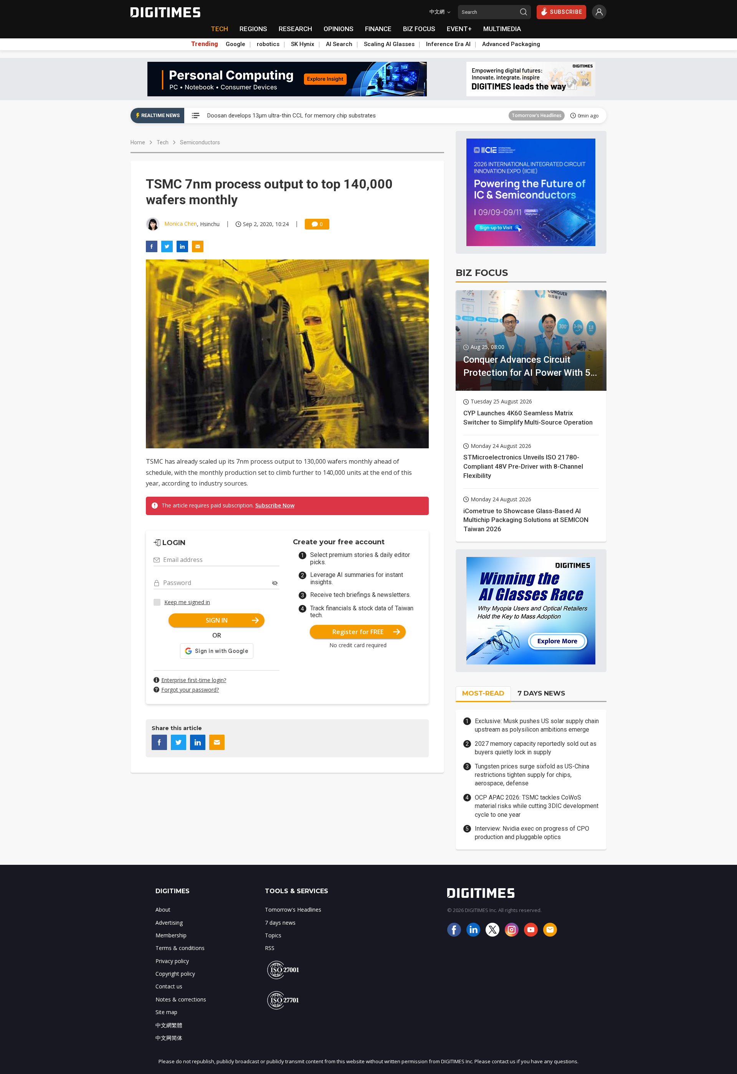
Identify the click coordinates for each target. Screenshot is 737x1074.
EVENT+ (459, 29)
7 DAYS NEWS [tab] (541, 693)
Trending (204, 44)
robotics (268, 44)
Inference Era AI (448, 44)
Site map (166, 1012)
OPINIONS (339, 29)
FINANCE (378, 29)
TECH (219, 29)
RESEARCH (295, 29)
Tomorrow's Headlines (537, 115)
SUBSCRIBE (566, 12)
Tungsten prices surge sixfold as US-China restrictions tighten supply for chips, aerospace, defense (532, 775)
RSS (269, 948)
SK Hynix (302, 44)
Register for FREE (357, 632)
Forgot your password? (190, 689)
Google (235, 44)
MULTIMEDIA (502, 29)
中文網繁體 (168, 1025)
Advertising (169, 922)
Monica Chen (180, 223)
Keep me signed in (187, 602)
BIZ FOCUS (419, 29)
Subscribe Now (274, 505)
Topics (273, 935)
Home (138, 142)
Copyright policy (175, 973)
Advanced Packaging (511, 44)
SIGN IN (217, 620)
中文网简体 (168, 1037)
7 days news (280, 922)
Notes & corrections (180, 999)
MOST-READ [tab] (483, 693)
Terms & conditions (180, 948)
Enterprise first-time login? (193, 680)
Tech (163, 142)
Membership (171, 935)
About (162, 909)
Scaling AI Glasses (389, 44)
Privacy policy (172, 961)
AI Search (339, 44)
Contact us (168, 986)
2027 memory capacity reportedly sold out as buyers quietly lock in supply (536, 748)
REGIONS (253, 29)
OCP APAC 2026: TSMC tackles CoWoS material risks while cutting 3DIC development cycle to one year (536, 806)
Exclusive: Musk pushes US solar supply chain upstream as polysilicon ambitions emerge (537, 725)
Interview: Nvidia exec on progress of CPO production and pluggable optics (532, 833)
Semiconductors (200, 142)
